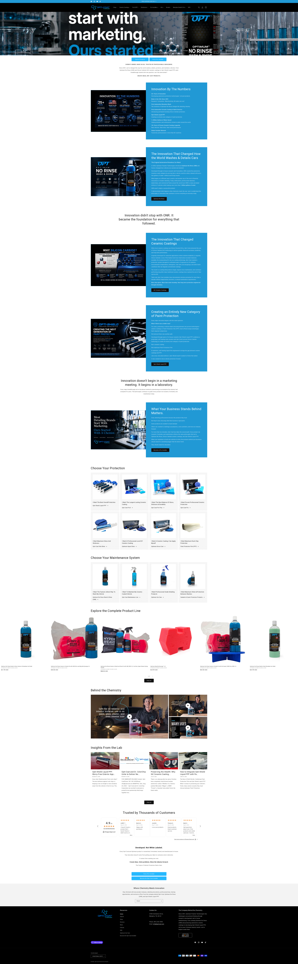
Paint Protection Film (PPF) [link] (189, 546)
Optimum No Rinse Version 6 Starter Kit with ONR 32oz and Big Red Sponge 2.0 (70, 666)
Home (121, 914)
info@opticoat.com (158, 924)
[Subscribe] (161, 901)
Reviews (122, 922)
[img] (109, 826)
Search (122, 916)
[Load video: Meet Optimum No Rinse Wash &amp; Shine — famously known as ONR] (188, 727)
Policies (122, 927)
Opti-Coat (97, 961)
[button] (199, 7)
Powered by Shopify (103, 961)
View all (149, 680)
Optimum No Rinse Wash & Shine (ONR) (102, 598)
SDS (121, 930)
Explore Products (140, 59)
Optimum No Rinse (159, 198)
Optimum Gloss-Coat (157, 546)
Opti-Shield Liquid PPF (160, 364)
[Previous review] (97, 826)
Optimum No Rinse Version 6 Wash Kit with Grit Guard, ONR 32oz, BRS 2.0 (218, 666)
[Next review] (200, 826)
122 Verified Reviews (109, 828)
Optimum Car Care (156, 597)
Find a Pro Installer (157, 59)
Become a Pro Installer (160, 450)
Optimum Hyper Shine (128, 546)
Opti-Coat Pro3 (126, 507)
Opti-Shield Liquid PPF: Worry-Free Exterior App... (103, 773)
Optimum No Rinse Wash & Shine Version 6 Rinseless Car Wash (16, 666)
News (121, 924)
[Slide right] (152, 676)
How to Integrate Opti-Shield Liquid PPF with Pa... (192, 773)
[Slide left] (145, 676)
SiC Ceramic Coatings (160, 290)
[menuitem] (115, 7)
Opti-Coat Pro (185, 507)
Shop (121, 919)
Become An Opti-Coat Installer (149, 878)
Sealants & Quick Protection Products (192, 597)
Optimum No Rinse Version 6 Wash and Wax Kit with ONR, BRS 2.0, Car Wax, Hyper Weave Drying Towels (124, 667)
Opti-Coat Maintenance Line (130, 597)
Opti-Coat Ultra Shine (99, 546)
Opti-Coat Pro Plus (156, 507)
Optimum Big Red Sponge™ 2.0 (157, 666)
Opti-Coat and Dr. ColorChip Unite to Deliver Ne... (134, 773)
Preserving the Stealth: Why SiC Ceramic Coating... (163, 773)
